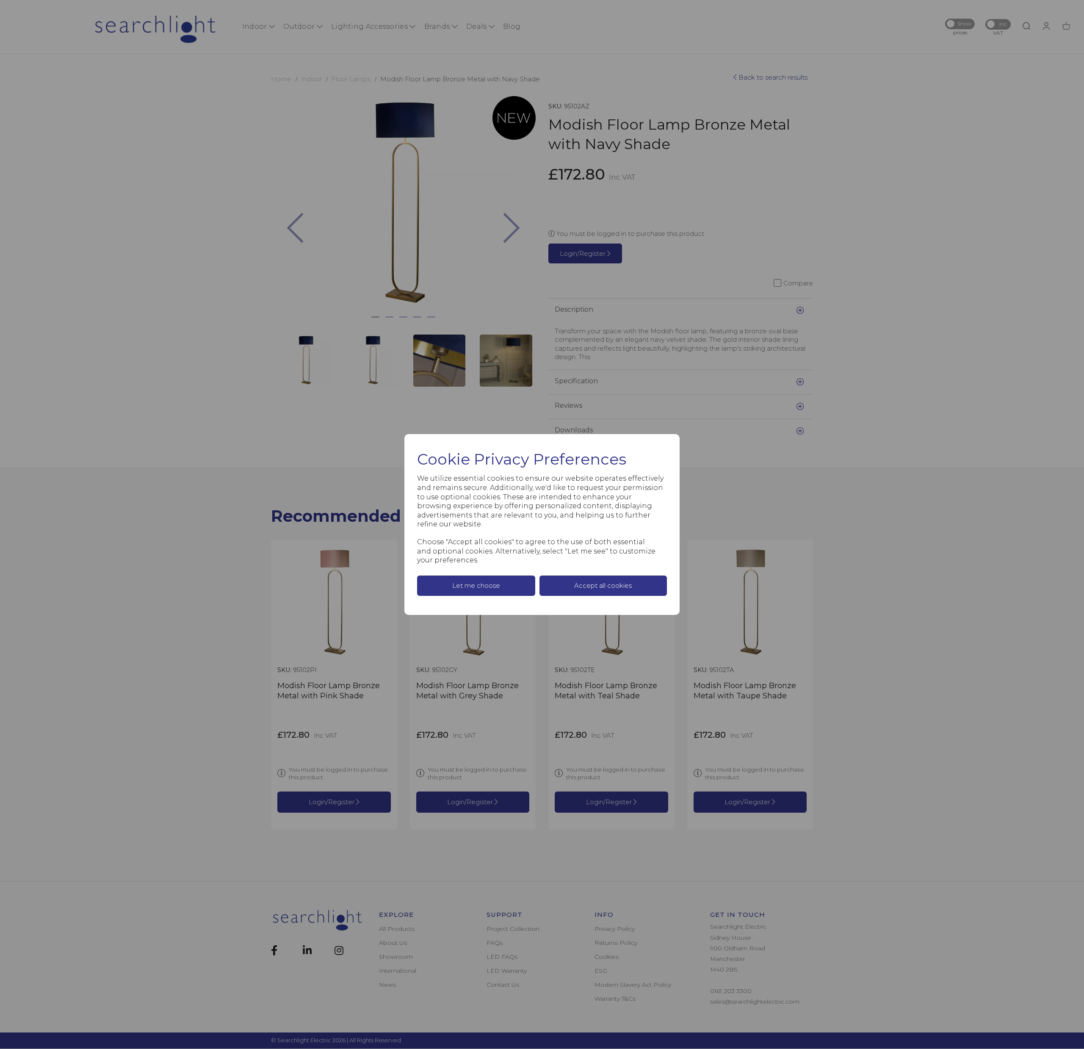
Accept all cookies (603, 585)
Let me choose (476, 585)
